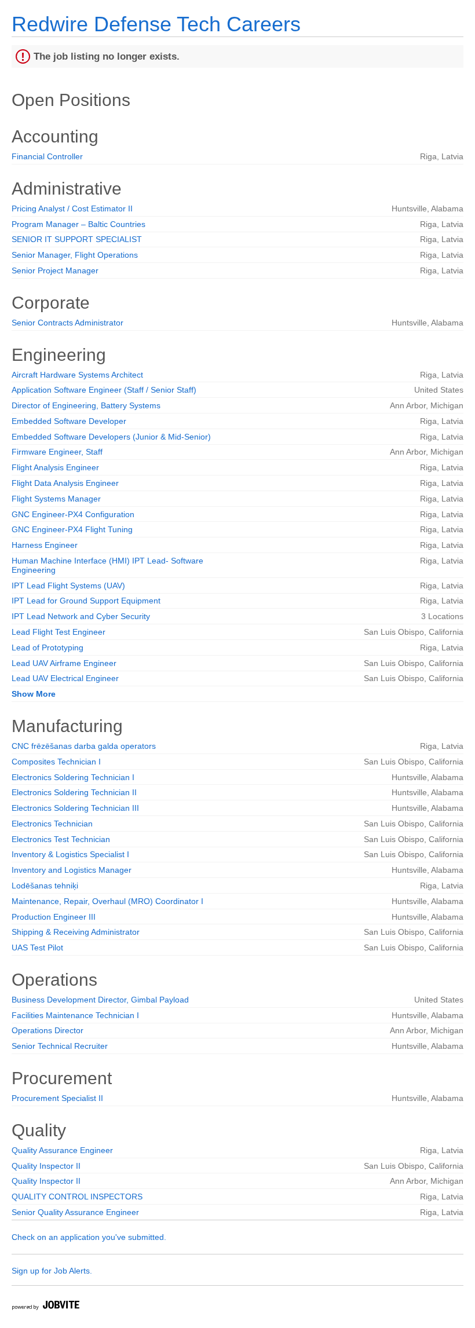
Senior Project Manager (55, 270)
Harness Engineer (45, 545)
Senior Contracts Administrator (67, 322)
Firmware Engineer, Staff (57, 451)
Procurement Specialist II (57, 1098)
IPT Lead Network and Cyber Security (81, 616)
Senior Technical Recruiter (60, 1046)
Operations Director (47, 1030)
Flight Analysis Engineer (55, 467)
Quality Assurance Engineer (62, 1150)
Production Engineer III (54, 916)
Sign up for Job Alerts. (52, 1270)
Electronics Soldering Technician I (73, 777)
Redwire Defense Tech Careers (156, 24)
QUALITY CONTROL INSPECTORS (77, 1196)
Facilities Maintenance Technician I (75, 1015)
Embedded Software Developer (69, 421)
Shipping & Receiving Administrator (76, 931)
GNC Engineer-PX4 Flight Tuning (72, 529)
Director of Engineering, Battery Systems (86, 405)
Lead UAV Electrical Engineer (65, 678)
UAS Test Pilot (37, 947)
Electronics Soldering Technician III (75, 808)
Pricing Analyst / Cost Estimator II (72, 208)
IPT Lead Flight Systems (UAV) (68, 585)
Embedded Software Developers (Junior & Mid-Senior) (111, 436)
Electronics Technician (52, 823)
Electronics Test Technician (61, 839)
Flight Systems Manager (56, 498)
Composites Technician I (56, 761)
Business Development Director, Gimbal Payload (100, 999)
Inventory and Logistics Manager (71, 870)
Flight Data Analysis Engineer (65, 483)
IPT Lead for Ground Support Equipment (86, 600)
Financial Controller (47, 156)
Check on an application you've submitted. (89, 1237)
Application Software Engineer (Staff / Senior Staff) (104, 389)
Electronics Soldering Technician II (74, 792)
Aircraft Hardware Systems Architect (77, 374)
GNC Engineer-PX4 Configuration (73, 514)
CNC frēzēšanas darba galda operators (84, 746)
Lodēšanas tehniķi (45, 885)
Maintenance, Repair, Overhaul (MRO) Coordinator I (107, 901)
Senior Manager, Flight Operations (75, 254)
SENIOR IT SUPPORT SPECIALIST (77, 239)
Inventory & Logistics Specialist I (70, 854)
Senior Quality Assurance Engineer (75, 1212)
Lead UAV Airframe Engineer (64, 663)
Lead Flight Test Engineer (58, 631)
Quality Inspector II (46, 1165)
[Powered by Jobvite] (45, 1307)
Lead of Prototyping (47, 647)
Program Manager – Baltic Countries (78, 224)
